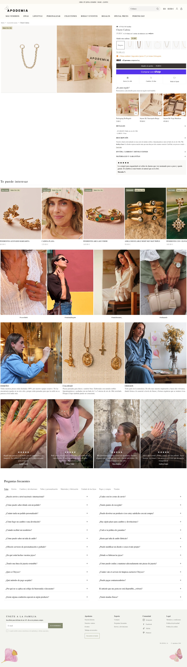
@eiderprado (163, 317)
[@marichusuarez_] (117, 282)
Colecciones (70, 16)
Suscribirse (55, 626)
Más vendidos (12, 16)
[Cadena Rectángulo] (157, 45)
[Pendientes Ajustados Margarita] (20, 213)
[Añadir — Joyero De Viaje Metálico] (183, 113)
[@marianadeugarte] (70, 282)
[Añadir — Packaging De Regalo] (136, 113)
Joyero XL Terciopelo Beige (149, 118)
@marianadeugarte (70, 317)
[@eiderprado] (163, 282)
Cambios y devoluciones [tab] (28, 489)
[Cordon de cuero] (139, 45)
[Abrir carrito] (181, 9)
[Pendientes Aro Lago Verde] (103, 213)
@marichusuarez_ (116, 317)
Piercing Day (138, 16)
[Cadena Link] (167, 45)
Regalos (106, 16)
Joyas (26, 16)
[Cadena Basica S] (176, 45)
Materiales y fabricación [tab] (69, 489)
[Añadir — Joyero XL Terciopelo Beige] (159, 113)
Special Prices (121, 16)
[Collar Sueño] (130, 45)
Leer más (119, 147)
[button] (28, 59)
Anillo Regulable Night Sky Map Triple (142, 241)
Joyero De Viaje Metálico (172, 118)
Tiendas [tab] (117, 489)
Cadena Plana (48, 241)
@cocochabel (24, 317)
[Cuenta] (177, 9)
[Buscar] (158, 9)
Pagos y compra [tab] (105, 489)
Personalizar (53, 16)
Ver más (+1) (120, 52)
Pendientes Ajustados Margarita (14, 241)
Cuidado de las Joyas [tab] (88, 489)
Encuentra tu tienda (92, 636)
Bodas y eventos (89, 16)
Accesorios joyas (12, 22)
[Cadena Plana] (62, 213)
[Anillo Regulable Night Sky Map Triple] (145, 213)
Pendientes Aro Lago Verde (95, 241)
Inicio (2, 22)
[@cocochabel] (24, 282)
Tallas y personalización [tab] (49, 489)
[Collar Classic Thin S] (148, 45)
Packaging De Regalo (123, 118)
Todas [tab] (6, 489)
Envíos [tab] (13, 489)
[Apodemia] (16, 9)
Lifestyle (38, 16)
